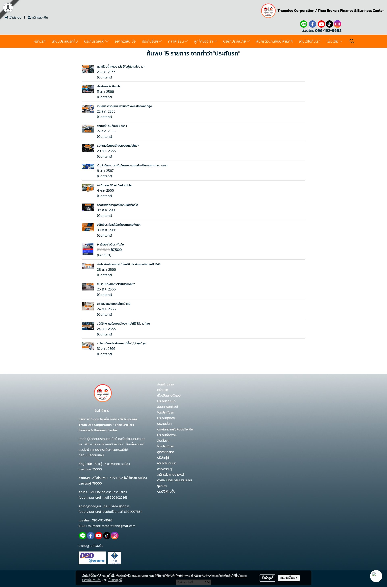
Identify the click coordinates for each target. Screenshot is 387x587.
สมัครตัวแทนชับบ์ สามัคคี (274, 41)
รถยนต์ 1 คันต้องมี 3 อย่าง (112, 126)
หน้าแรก (40, 41)
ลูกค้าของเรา (204, 41)
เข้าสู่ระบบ (14, 17)
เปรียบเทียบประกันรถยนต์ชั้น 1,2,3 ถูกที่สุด (121, 343)
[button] (351, 41)
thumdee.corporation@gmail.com (111, 525)
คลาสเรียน (176, 41)
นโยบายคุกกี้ (115, 580)
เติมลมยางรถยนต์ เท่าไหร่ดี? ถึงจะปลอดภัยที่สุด (124, 106)
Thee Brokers (328, 10)
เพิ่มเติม (333, 41)
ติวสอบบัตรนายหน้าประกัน (174, 480)
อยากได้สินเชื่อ (125, 41)
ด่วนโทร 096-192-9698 (322, 30)
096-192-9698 (102, 520)
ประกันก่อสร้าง (167, 434)
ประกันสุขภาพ (166, 418)
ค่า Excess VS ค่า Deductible (114, 185)
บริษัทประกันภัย (235, 41)
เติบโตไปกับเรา (309, 41)
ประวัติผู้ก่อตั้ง (166, 491)
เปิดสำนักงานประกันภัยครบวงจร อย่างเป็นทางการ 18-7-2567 (132, 165)
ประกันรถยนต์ (94, 41)
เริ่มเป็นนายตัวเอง (169, 395)
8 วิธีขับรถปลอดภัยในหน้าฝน (113, 304)
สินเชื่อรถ (163, 440)
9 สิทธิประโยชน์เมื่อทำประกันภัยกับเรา (118, 225)
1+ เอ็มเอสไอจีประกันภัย (110, 244)
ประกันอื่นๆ (150, 41)
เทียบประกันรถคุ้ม (65, 41)
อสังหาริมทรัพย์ (167, 406)
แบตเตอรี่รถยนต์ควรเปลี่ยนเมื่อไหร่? (118, 146)
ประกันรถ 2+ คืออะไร (108, 86)
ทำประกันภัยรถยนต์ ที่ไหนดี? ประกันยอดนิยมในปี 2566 (128, 264)
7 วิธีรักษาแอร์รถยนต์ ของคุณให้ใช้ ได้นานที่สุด (123, 324)
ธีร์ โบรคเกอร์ (128, 419)
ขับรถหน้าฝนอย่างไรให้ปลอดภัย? (116, 284)
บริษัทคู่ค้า (163, 457)
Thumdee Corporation (296, 10)
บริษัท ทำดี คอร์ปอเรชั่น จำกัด (98, 419)
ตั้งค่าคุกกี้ (267, 578)
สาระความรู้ (164, 468)
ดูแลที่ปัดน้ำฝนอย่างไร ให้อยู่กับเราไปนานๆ (121, 67)
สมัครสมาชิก (39, 17)
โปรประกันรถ (165, 412)
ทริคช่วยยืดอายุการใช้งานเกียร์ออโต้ (117, 205)
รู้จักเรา (162, 485)
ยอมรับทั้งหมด (288, 578)
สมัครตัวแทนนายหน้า (171, 474)
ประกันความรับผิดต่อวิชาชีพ (175, 429)
